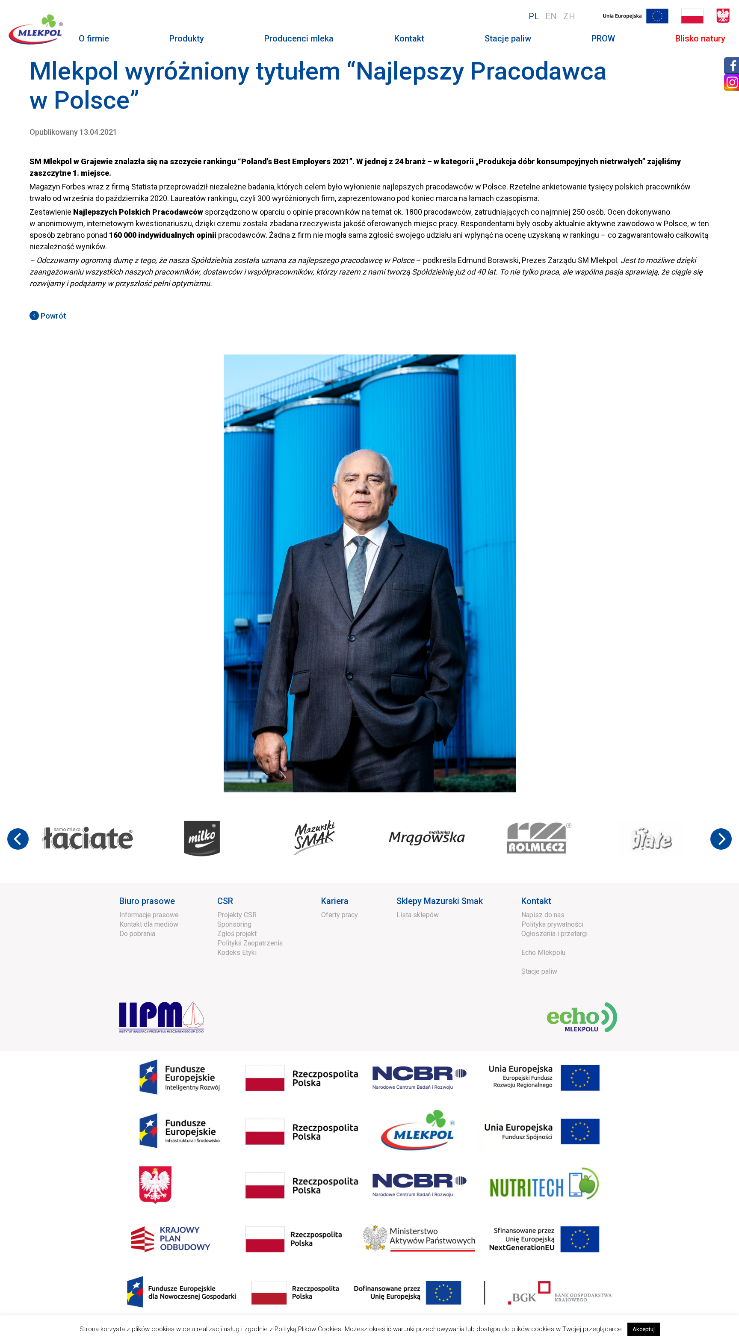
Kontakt (409, 38)
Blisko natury (700, 38)
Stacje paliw (508, 38)
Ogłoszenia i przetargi (554, 934)
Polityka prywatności (552, 924)
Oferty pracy (339, 915)
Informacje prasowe (149, 915)
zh (569, 16)
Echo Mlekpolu (543, 952)
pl (534, 16)
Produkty (186, 38)
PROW (603, 38)
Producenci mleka (299, 38)
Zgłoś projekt (237, 934)
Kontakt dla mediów (148, 924)
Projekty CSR (237, 915)
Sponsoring (234, 924)
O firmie (94, 38)
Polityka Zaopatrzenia (250, 943)
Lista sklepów (417, 915)
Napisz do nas (543, 915)
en (551, 16)
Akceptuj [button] (644, 1329)
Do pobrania (137, 934)
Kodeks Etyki (237, 952)
